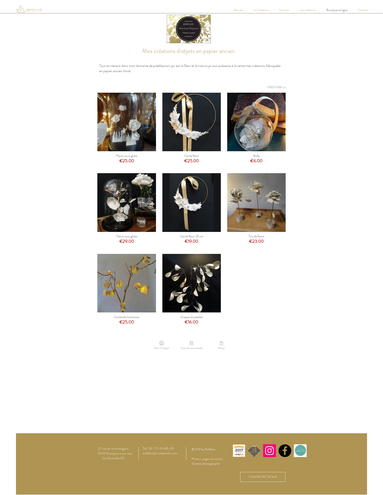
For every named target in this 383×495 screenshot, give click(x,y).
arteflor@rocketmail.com (160, 453)
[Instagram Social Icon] (269, 450)
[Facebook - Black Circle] (284, 450)
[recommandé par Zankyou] (238, 450)
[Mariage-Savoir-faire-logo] (254, 450)
